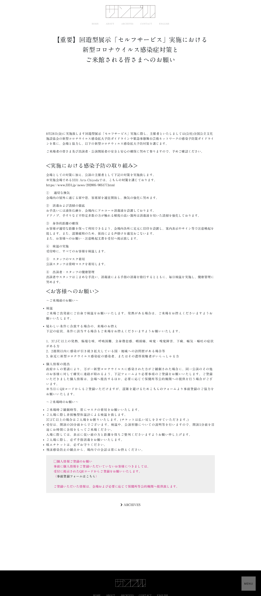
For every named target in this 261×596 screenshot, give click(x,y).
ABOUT (110, 24)
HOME (95, 24)
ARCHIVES (127, 24)
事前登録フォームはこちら (76, 476)
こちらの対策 (118, 180)
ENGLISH (164, 24)
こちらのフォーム (163, 388)
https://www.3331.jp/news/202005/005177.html (80, 185)
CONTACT (146, 24)
